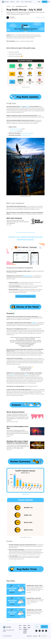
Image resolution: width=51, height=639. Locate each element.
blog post (12, 374)
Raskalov (27, 106)
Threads (33, 322)
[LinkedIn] (39, 630)
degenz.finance (25, 494)
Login (39, 1)
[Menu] (49, 1)
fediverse (27, 374)
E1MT (21, 106)
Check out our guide (25, 135)
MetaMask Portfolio (28, 275)
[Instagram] (46, 630)
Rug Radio (8, 6)
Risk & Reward (13, 131)
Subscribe (44, 1)
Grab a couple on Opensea (27, 133)
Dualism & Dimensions (15, 129)
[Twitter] (36, 630)
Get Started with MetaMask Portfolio (25, 296)
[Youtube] (42, 630)
